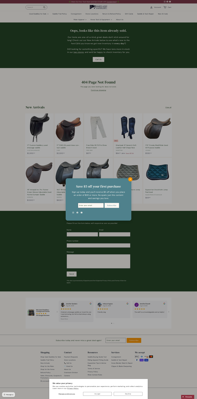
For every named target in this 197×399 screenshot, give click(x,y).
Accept (97, 394)
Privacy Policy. (73, 388)
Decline (128, 394)
